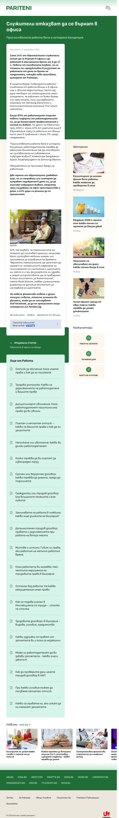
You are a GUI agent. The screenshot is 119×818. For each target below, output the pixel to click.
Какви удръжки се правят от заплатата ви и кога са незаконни (38, 638)
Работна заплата (89, 343)
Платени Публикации (87, 797)
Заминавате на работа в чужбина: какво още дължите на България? (38, 514)
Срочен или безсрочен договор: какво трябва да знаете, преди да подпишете (37, 477)
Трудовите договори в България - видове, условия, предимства (37, 622)
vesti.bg (23, 724)
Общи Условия (43, 797)
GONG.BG (68, 777)
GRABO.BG (83, 777)
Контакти (12, 803)
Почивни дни (89, 359)
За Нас (9, 797)
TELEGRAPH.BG (49, 783)
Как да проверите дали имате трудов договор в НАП (35, 673)
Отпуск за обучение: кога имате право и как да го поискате (36, 370)
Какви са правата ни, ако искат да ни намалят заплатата (38, 705)
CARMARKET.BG (100, 777)
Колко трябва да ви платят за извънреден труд (35, 460)
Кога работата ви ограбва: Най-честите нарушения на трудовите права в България (37, 570)
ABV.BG (9, 777)
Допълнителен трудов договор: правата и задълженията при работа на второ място (36, 532)
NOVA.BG (65, 783)
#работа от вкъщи (48, 314)
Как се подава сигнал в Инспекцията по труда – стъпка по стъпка (37, 605)
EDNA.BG (22, 777)
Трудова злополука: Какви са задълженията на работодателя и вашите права (37, 388)
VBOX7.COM (37, 777)
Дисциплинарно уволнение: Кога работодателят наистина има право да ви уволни (36, 407)
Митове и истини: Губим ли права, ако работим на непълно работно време (38, 551)
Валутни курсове (88, 375)
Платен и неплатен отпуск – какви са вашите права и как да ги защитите (38, 427)
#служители (17, 314)
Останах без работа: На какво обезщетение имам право (35, 587)
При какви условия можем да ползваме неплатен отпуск (34, 689)
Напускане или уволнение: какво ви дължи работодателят (38, 444)
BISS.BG (33, 783)
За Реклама (24, 797)
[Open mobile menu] (108, 8)
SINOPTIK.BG (53, 777)
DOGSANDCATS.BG (15, 783)
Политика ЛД (64, 797)
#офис (31, 314)
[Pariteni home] (19, 8)
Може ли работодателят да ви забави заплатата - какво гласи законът (36, 656)
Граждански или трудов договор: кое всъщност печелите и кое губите (37, 497)
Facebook (20, 303)
